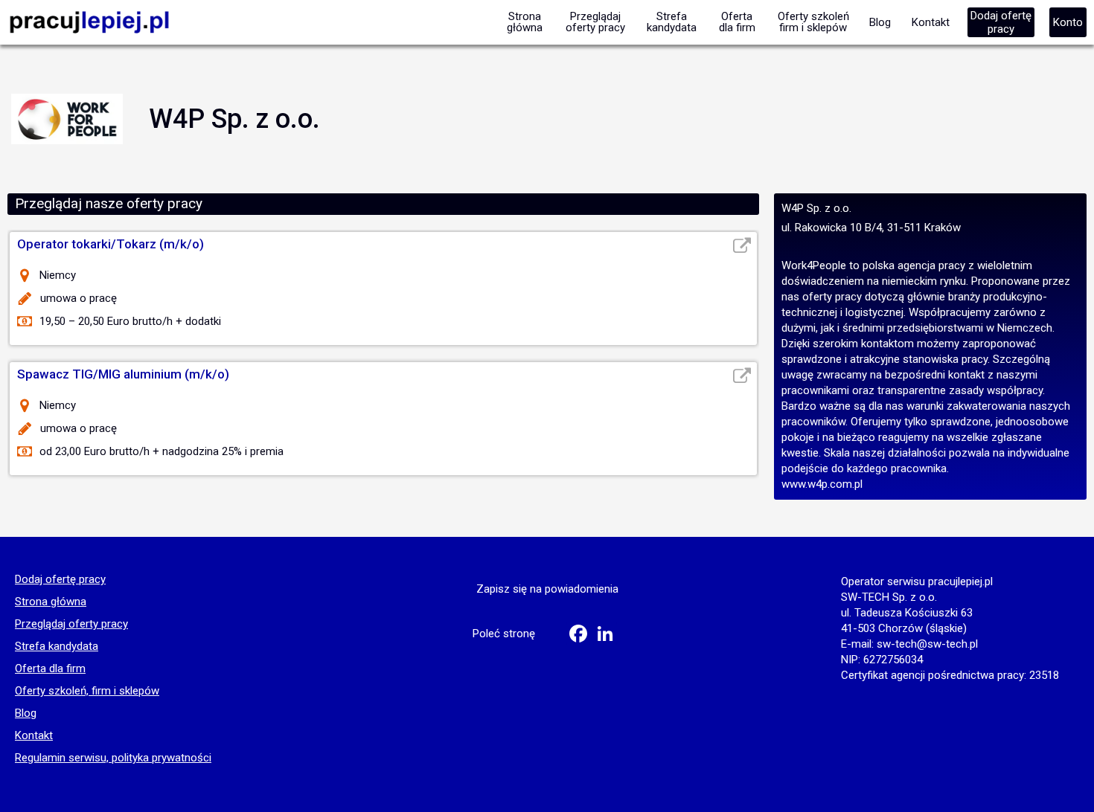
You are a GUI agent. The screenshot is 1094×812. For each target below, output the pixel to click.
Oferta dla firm (50, 669)
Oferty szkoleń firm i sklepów (813, 22)
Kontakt (34, 736)
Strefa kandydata (56, 647)
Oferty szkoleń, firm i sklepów (87, 691)
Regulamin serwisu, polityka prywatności (113, 758)
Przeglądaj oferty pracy (71, 625)
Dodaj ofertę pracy (60, 580)
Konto (1068, 22)
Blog (25, 714)
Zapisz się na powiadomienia (547, 589)
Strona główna (50, 602)
